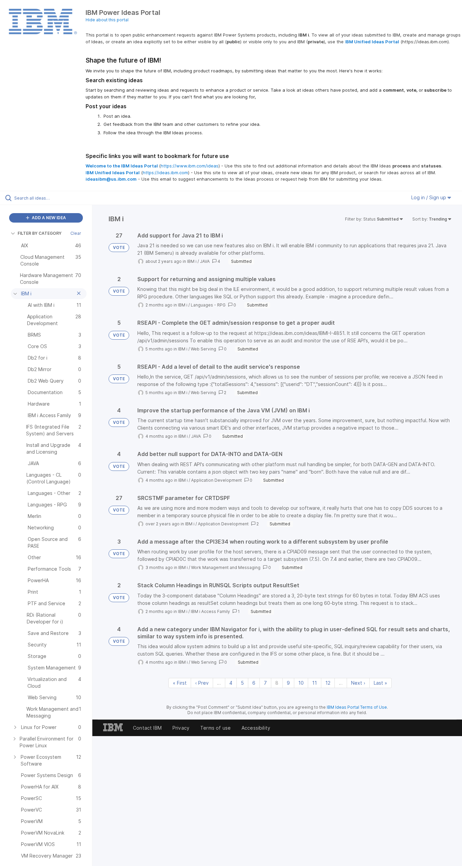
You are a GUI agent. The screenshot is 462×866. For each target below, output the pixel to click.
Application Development (216, 480)
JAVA (205, 261)
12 (327, 683)
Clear (75, 233)
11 (314, 683)
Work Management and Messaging (225, 567)
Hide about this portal (107, 19)
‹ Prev (202, 683)
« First (180, 683)
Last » (380, 683)
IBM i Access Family (210, 611)
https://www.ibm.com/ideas (189, 165)
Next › (358, 683)
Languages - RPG (208, 304)
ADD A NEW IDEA (48, 217)
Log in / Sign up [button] (429, 197)
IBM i (192, 261)
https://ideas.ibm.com (165, 172)
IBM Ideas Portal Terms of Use (357, 707)
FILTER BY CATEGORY (40, 233)
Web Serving (203, 348)
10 (301, 683)
